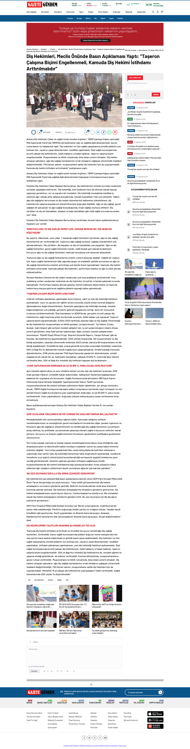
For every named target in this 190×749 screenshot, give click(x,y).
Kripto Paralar (156, 702)
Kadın (90, 12)
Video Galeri (113, 716)
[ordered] (58, 671)
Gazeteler (141, 12)
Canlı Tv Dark (53, 713)
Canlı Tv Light (32, 720)
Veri (67, 580)
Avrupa (79, 18)
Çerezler (95, 746)
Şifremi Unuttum (131, 720)
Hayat (111, 18)
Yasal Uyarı (123, 746)
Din (95, 18)
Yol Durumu (139, 702)
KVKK (102, 746)
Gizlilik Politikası (85, 746)
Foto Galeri (103, 12)
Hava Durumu (78, 702)
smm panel (52, 727)
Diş (29, 580)
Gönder (34, 671)
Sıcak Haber (113, 727)
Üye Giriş (127, 713)
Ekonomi (70, 12)
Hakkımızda (67, 746)
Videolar (116, 12)
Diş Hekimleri (39, 580)
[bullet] (61, 671)
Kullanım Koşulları (111, 746)
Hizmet (50, 580)
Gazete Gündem (32, 49)
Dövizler (93, 716)
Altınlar (93, 713)
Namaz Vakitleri (44, 702)
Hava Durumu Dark (34, 713)
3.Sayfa (70, 18)
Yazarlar (128, 12)
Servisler (45, 12)
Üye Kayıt (128, 716)
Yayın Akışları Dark (55, 716)
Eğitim (103, 18)
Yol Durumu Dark (33, 716)
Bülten (88, 18)
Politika (120, 18)
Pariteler (123, 702)
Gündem (58, 12)
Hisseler (110, 702)
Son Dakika (31, 12)
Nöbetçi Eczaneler (55, 720)
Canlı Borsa (73, 713)
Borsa (29, 702)
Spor (81, 12)
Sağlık (59, 580)
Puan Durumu (95, 702)
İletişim (75, 746)
